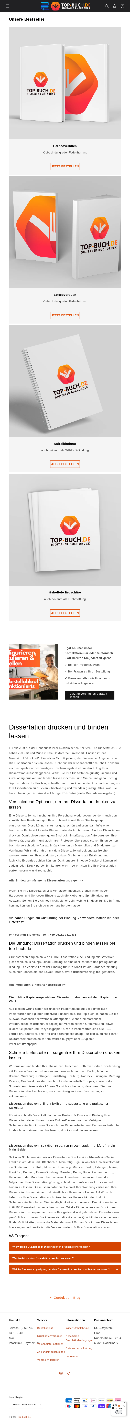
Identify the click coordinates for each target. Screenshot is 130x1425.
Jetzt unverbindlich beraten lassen (88, 695)
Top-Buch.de (24, 1417)
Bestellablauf (45, 1328)
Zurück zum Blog (67, 1297)
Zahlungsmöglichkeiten (51, 1352)
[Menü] (125, 1403)
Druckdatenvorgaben (49, 1336)
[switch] (118, 1412)
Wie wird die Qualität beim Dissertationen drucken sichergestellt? (51, 1246)
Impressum (72, 1356)
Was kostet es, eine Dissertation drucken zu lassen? (43, 1258)
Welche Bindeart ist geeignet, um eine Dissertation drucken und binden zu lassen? (61, 1269)
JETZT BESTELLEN (65, 166)
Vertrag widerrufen (48, 1359)
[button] (7, 6)
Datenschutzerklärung (79, 1348)
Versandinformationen (50, 1344)
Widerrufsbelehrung (77, 1328)
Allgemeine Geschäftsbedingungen (79, 1338)
